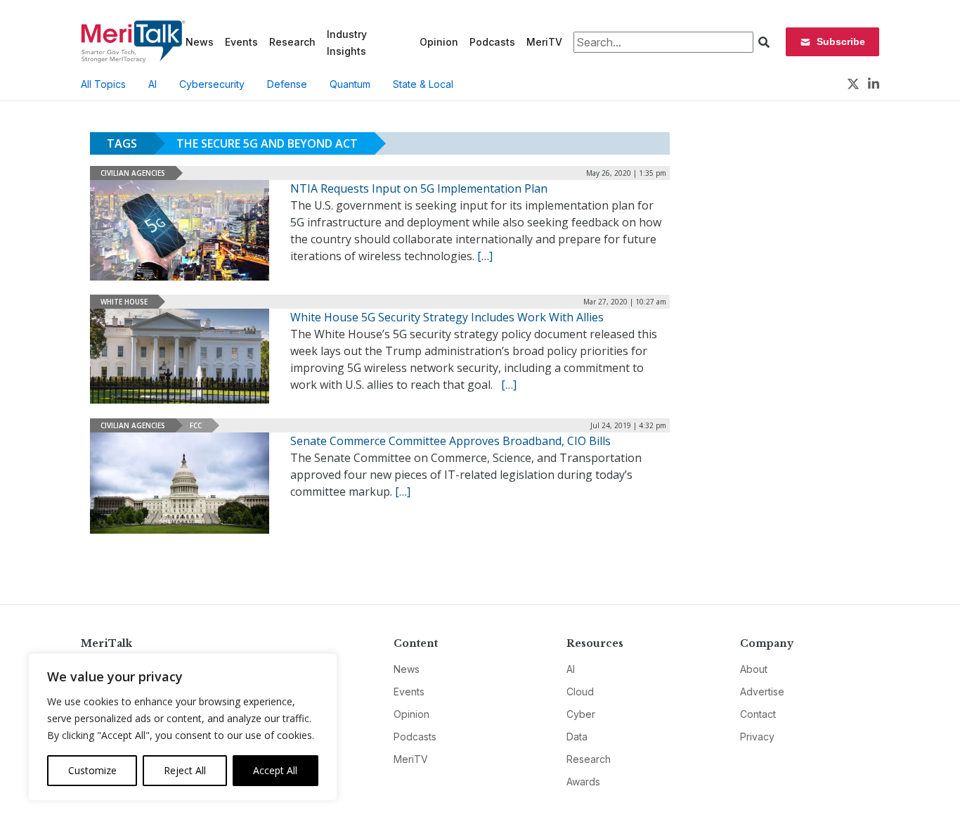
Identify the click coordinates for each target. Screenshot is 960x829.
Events (241, 42)
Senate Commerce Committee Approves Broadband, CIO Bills (450, 441)
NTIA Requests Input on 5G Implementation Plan (418, 188)
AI (152, 84)
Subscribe (841, 41)
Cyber (580, 714)
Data (577, 737)
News (200, 42)
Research (292, 42)
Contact (758, 714)
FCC (196, 425)
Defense (287, 84)
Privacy (757, 737)
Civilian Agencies (132, 173)
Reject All (185, 770)
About (753, 669)
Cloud (580, 692)
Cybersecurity (212, 84)
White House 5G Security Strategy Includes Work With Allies (447, 317)
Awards (583, 782)
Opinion (439, 42)
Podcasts (492, 42)
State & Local (423, 84)
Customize (92, 770)
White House (124, 302)
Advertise (762, 692)
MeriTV (544, 42)
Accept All (275, 770)
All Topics (103, 84)
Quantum (350, 84)
